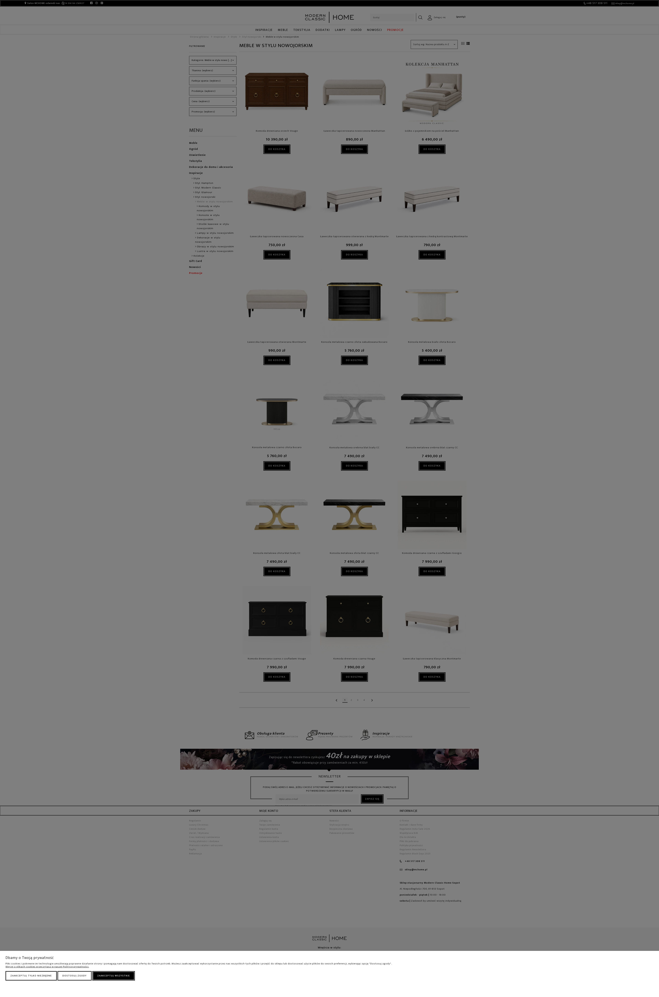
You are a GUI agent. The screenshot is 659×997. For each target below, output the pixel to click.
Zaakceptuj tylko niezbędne (31, 976)
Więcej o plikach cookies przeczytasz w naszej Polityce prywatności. (47, 967)
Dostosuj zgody (74, 976)
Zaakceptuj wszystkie (113, 976)
